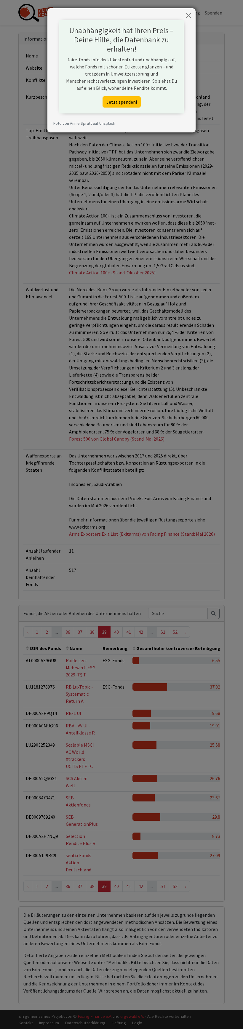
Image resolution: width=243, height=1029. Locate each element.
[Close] (188, 15)
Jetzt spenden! (121, 102)
